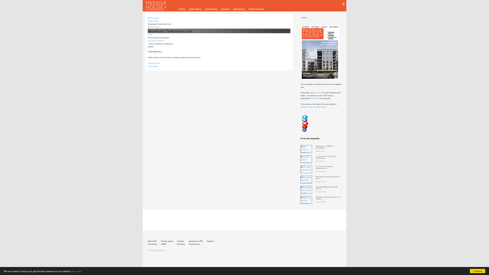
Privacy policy (167, 241)
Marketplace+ (239, 9)
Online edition (195, 9)
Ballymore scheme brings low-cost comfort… (328, 198)
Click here (316, 98)
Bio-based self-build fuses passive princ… (328, 177)
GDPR (163, 244)
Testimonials (194, 244)
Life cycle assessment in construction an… (324, 167)
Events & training (256, 9)
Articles (182, 9)
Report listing (153, 66)
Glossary (181, 244)
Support (210, 241)
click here (318, 93)
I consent (477, 271)
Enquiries (225, 9)
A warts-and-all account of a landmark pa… (326, 157)
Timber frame (153, 21)
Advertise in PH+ (196, 241)
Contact (180, 241)
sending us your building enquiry (314, 107)
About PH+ (152, 241)
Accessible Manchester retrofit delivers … (326, 188)
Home (150, 35)
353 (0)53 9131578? (156, 41)
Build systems (153, 18)
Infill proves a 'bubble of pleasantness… (325, 147)
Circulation (152, 244)
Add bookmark (153, 27)
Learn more (76, 271)
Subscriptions (211, 9)
